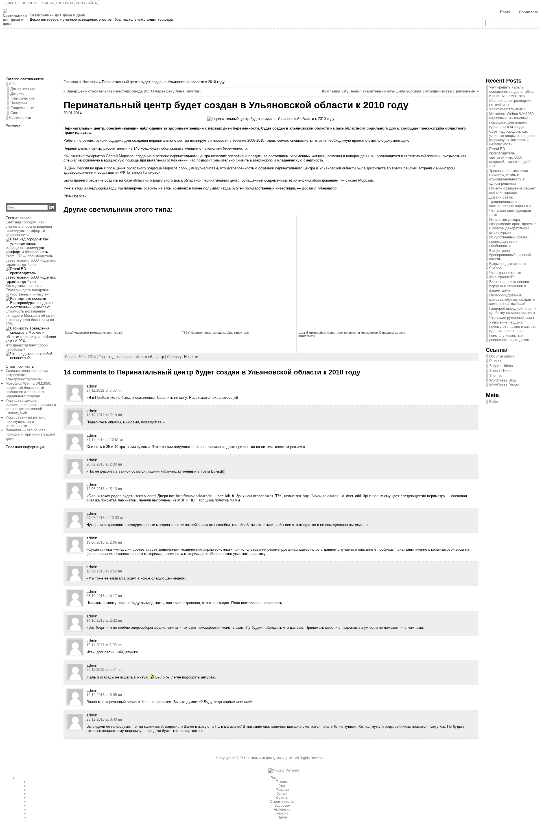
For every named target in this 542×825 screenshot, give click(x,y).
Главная (71, 82)
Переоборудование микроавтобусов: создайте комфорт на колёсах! (512, 299)
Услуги (282, 794)
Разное (277, 778)
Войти (494, 402)
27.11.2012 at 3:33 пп (104, 390)
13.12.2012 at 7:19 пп (104, 415)
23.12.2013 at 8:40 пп (104, 719)
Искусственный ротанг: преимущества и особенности (25, 421)
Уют (282, 786)
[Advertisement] (41, 163)
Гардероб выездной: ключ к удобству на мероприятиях (512, 310)
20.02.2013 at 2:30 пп (104, 464)
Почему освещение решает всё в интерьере (512, 190)
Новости (90, 82)
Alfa (12, 84)
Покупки (282, 790)
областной (143, 357)
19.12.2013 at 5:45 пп (104, 695)
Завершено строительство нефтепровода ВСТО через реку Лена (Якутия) (133, 91)
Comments (528, 12)
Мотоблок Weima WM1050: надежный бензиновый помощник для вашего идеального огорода (28, 389)
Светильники (20, 117)
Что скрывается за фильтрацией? (505, 275)
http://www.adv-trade (194, 496)
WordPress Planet (504, 385)
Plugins (495, 361)
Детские (17, 93)
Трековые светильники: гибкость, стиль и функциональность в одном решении (509, 177)
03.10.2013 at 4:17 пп (104, 596)
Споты (15, 113)
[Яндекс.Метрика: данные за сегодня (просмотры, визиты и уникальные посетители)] (283, 770)
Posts (505, 12)
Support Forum (501, 371)
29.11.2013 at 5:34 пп (104, 669)
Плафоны (18, 103)
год (112, 357)
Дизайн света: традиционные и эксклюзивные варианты (510, 201)
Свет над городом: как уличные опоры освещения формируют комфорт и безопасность (29, 228)
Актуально (282, 809)
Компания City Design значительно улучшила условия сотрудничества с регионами (398, 91)
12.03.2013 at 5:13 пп (104, 489)
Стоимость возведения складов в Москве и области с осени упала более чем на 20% (30, 317)
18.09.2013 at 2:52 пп (104, 571)
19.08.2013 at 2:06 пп (104, 542)
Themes (495, 375)
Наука (282, 817)
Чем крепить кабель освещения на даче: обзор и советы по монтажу (511, 91)
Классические (22, 98)
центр (159, 357)
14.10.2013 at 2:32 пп (104, 620)
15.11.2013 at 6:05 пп (104, 645)
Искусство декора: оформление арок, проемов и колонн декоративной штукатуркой (31, 406)
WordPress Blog (502, 380)
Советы (282, 798)
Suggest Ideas (501, 366)
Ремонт (282, 813)
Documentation (501, 356)
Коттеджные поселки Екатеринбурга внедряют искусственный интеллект (28, 290)
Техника (282, 782)
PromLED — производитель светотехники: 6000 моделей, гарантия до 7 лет (31, 260)
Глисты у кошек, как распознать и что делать (510, 337)
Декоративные (22, 89)
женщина (124, 357)
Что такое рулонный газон (511, 317)
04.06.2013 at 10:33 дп (105, 518)
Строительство (282, 802)
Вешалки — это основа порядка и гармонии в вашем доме (30, 434)
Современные (22, 108)
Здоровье (282, 805)
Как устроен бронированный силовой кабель (510, 254)
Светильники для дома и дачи (57, 15)
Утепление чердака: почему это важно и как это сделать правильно (512, 326)
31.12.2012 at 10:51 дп (105, 440)
